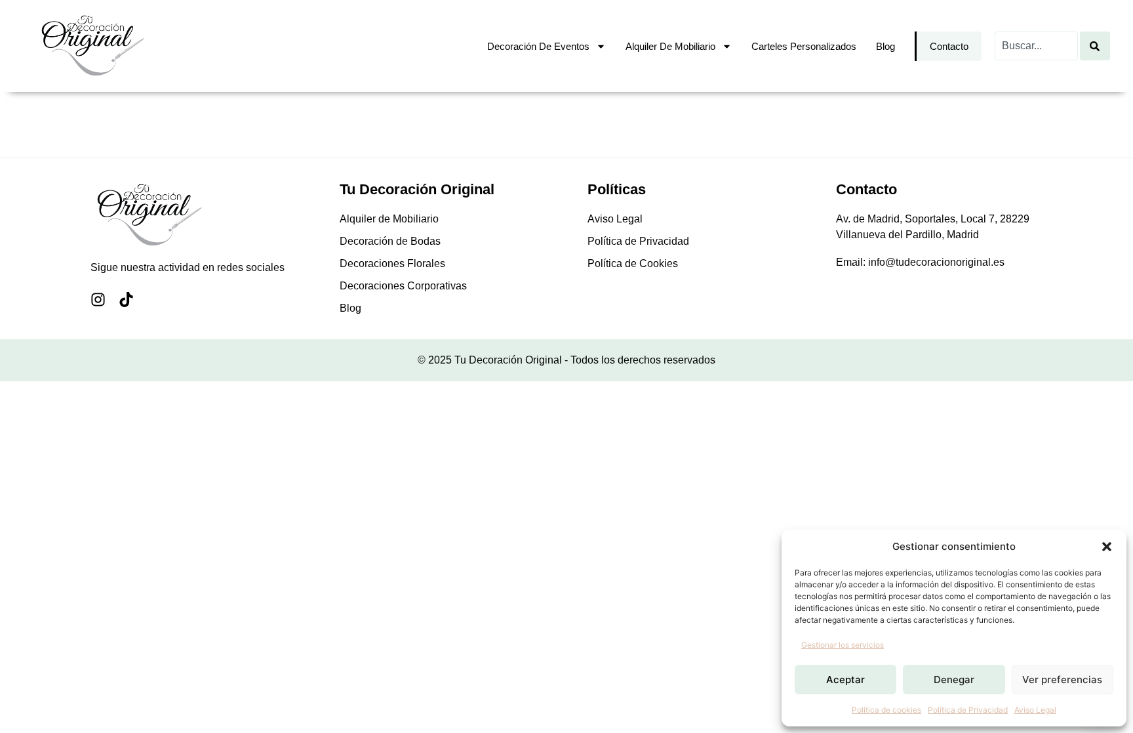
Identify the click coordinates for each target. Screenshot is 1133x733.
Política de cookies (886, 710)
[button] (1106, 546)
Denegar (954, 679)
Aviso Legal (1035, 710)
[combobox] (1036, 45)
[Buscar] (1095, 45)
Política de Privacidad (968, 710)
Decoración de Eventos (538, 46)
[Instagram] (98, 299)
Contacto (949, 46)
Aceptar (845, 679)
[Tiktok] (126, 299)
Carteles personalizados (803, 46)
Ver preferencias (1062, 679)
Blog (885, 46)
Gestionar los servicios (842, 645)
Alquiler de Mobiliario (670, 46)
